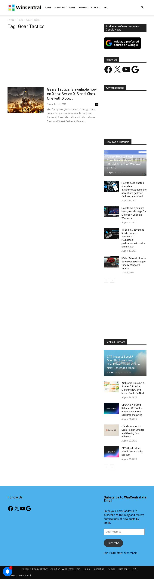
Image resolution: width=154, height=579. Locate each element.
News (48, 7)
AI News (83, 7)
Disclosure (124, 569)
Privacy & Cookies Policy (35, 569)
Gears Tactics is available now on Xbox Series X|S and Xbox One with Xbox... (72, 94)
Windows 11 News (64, 7)
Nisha (110, 372)
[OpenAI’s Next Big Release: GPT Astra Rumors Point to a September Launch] (111, 408)
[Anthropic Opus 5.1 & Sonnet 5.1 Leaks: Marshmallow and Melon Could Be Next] (111, 386)
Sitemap (111, 569)
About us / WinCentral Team (65, 569)
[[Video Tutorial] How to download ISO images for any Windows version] (111, 261)
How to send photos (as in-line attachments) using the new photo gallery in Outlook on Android (134, 190)
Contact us (98, 569)
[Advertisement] (53, 59)
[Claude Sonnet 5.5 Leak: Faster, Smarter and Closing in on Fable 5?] (111, 430)
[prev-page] (106, 280)
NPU (105, 7)
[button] (141, 7)
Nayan (110, 172)
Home (11, 19)
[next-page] (112, 280)
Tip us (86, 569)
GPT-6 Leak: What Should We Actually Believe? (132, 451)
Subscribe (113, 543)
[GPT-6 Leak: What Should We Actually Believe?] (111, 451)
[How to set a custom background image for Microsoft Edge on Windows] (111, 211)
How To (95, 7)
